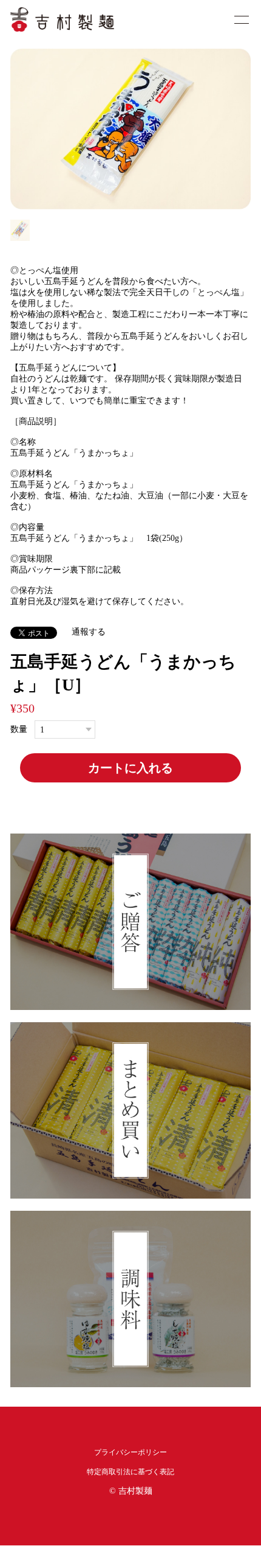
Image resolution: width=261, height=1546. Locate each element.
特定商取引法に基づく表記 (130, 1472)
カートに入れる (130, 768)
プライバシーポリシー (130, 1452)
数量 (18, 729)
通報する (89, 631)
